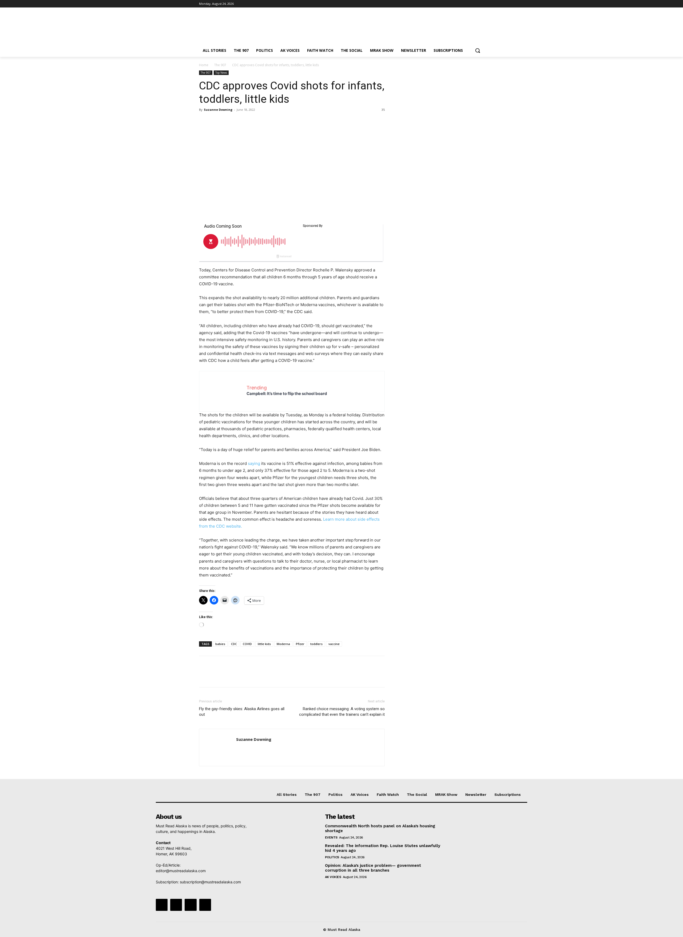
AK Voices (333, 877)
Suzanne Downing (218, 110)
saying (254, 463)
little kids (264, 644)
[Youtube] (481, 4)
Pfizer (300, 644)
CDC (234, 644)
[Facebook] (451, 4)
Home (203, 65)
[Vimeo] (473, 4)
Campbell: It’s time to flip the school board (287, 393)
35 (383, 110)
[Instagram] (459, 4)
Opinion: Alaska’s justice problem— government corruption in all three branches (373, 868)
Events (331, 837)
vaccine (334, 644)
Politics (332, 857)
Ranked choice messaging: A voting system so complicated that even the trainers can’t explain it (342, 711)
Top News (221, 72)
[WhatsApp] (241, 121)
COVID (247, 644)
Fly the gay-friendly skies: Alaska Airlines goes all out (241, 711)
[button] (477, 50)
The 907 (220, 65)
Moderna (283, 644)
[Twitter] (466, 4)
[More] (253, 121)
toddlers (316, 644)
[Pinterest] (229, 121)
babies (220, 644)
